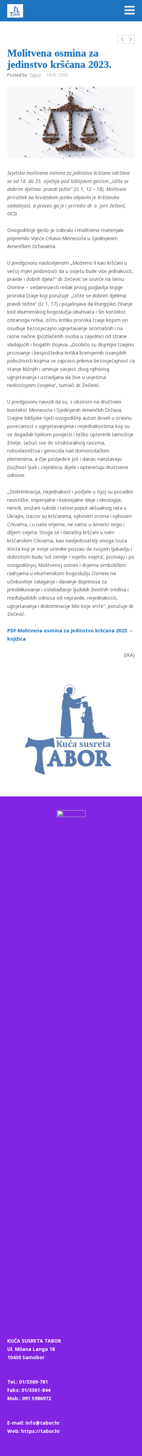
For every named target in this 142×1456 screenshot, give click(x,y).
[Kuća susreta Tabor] (15, 10)
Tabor (35, 75)
